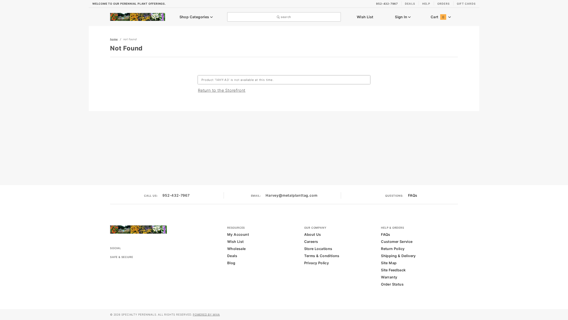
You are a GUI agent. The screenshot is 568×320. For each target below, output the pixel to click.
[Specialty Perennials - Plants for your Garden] (137, 16)
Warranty (389, 277)
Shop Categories (194, 17)
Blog (231, 263)
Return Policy (392, 248)
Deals (410, 3)
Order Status (392, 284)
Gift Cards (466, 3)
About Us (312, 234)
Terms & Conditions (321, 256)
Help (426, 3)
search (285, 17)
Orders (443, 3)
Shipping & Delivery (398, 256)
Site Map (388, 263)
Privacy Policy (316, 263)
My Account (238, 234)
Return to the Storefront (221, 90)
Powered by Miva (206, 314)
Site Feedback (393, 270)
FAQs (412, 195)
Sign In (401, 17)
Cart (437, 17)
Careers (311, 241)
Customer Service (396, 241)
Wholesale (236, 248)
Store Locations (318, 248)
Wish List (365, 17)
